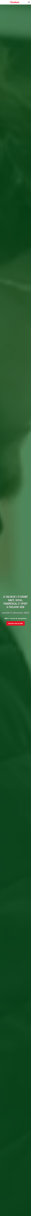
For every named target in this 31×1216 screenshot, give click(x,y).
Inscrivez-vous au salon (15, 623)
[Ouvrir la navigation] (29, 2)
